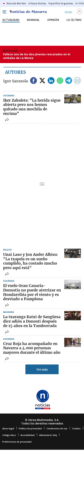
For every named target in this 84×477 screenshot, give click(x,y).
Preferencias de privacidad (16, 441)
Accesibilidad (28, 435)
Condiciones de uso (56, 428)
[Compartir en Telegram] (68, 81)
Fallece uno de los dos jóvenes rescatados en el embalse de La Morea (36, 56)
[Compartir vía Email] (77, 81)
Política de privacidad (30, 428)
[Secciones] (4, 12)
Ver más (42, 369)
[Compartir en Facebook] (33, 81)
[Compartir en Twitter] (42, 81)
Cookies (76, 428)
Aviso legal (8, 428)
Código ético (9, 435)
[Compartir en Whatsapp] (59, 81)
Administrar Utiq (48, 435)
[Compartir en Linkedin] (51, 81)
